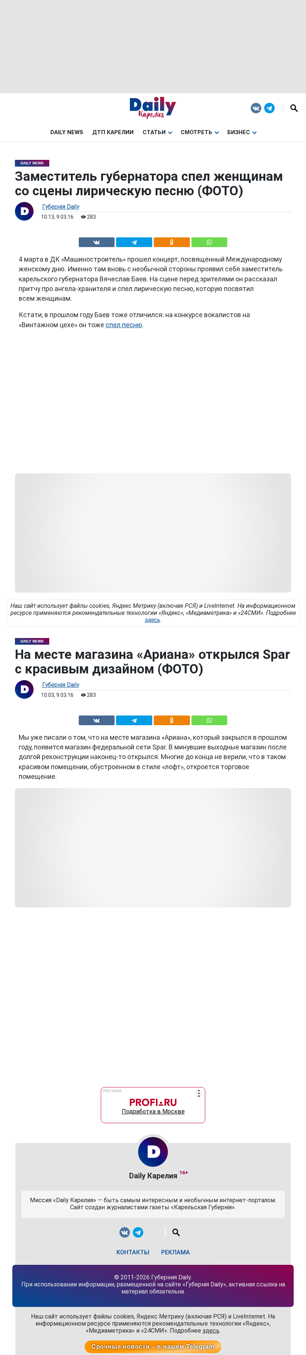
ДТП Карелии (113, 132)
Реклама (175, 1252)
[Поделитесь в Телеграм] (134, 240)
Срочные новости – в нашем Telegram (153, 1346)
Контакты (132, 1252)
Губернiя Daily (60, 206)
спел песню (124, 325)
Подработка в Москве (153, 1109)
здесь (152, 619)
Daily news (66, 132)
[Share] (209, 240)
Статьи (154, 132)
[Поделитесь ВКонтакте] (97, 240)
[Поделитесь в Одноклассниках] (172, 240)
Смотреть (196, 132)
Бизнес (238, 132)
